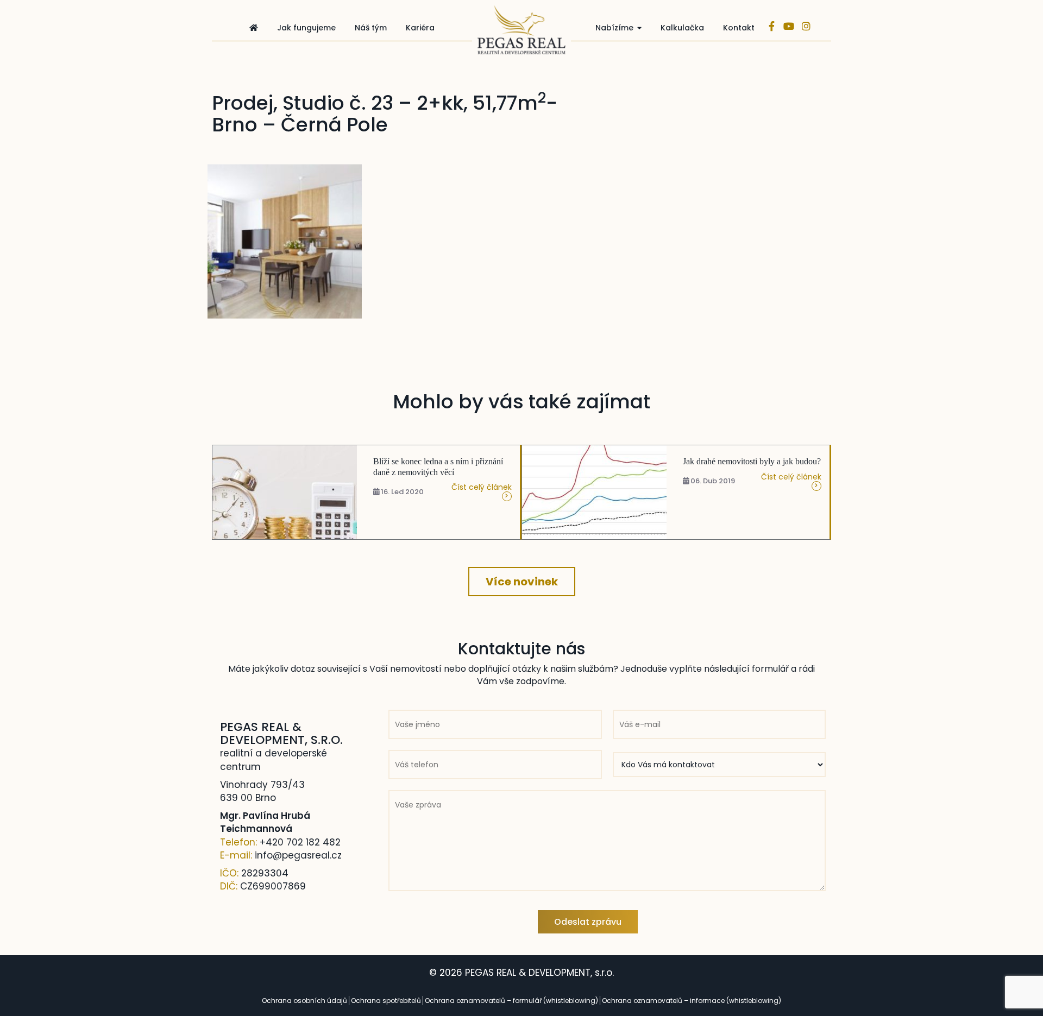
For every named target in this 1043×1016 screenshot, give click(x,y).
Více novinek (522, 581)
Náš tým (371, 27)
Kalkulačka (682, 27)
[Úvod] (253, 27)
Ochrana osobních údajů (304, 1000)
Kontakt (739, 27)
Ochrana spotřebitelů (386, 1000)
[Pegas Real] (521, 29)
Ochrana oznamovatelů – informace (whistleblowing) (691, 1000)
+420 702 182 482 (300, 842)
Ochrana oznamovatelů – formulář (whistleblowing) (511, 1000)
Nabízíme (614, 27)
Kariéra (420, 27)
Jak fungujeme (306, 27)
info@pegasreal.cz (298, 855)
